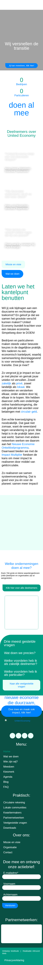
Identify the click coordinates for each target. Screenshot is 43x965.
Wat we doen (11, 756)
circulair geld (29, 411)
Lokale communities (14, 807)
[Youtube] (30, 735)
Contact (7, 852)
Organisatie (10, 847)
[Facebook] (18, 735)
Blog (5, 781)
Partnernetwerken (13, 817)
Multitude (15, 951)
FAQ (6, 786)
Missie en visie (11, 842)
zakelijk (6, 383)
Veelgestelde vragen (15, 822)
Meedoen (8, 766)
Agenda (7, 776)
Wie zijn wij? (10, 761)
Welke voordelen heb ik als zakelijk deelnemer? (20, 662)
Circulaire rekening (14, 802)
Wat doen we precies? (20, 653)
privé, (19, 383)
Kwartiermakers (12, 812)
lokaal (20, 386)
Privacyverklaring (14, 960)
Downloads (9, 827)
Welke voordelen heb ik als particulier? (20, 673)
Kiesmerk (8, 771)
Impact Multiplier (12, 454)
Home (6, 751)
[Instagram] (24, 735)
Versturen (10, 905)
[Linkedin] (12, 735)
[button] (21, 653)
